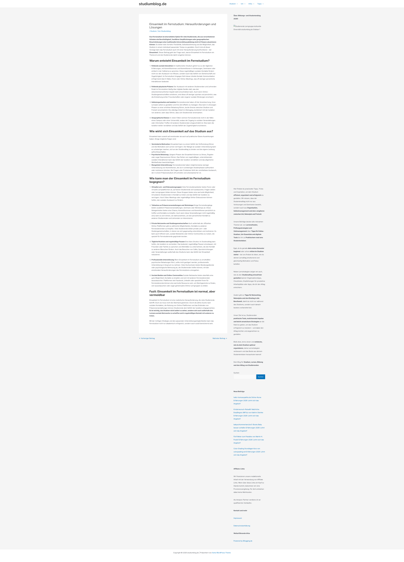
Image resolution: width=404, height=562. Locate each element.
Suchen (236, 373)
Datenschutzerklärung (242, 526)
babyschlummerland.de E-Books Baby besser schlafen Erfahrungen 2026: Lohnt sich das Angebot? (249, 428)
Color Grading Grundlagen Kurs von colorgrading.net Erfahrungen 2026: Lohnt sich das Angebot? (249, 452)
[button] (237, 3)
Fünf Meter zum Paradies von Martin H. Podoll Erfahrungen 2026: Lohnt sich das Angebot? (249, 440)
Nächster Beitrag (220, 338)
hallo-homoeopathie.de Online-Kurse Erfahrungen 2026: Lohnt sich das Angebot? (247, 400)
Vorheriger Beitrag (147, 338)
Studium (153, 31)
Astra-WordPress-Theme (221, 553)
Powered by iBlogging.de (243, 541)
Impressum (238, 518)
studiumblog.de (153, 4)
